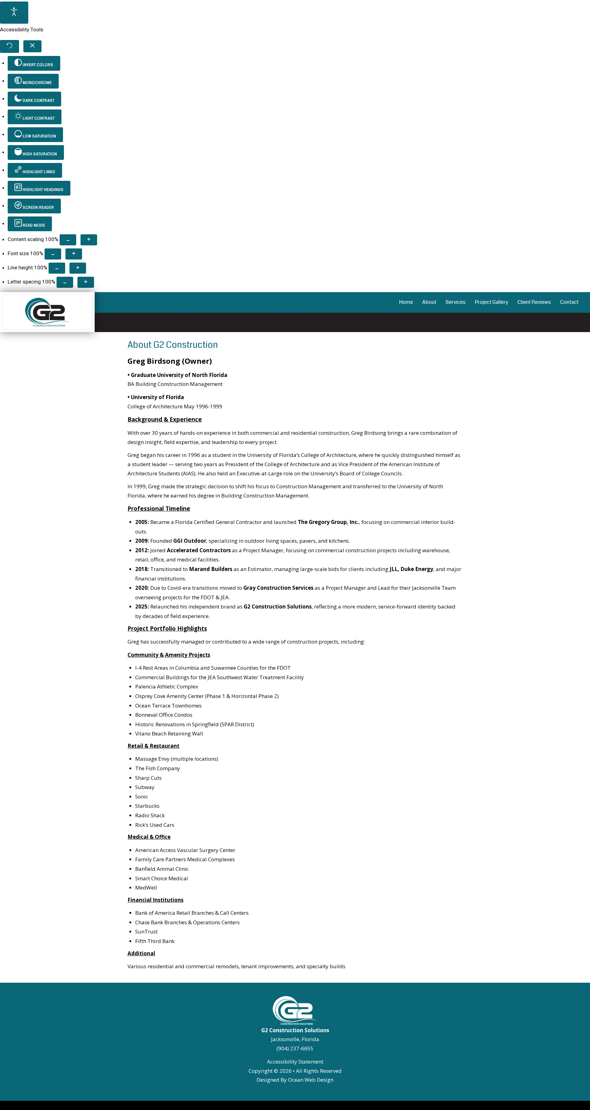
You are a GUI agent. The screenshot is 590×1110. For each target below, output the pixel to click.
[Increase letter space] (85, 282)
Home (406, 302)
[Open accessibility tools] (14, 13)
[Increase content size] (89, 239)
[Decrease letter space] (65, 282)
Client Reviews (534, 302)
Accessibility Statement (295, 1061)
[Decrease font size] (53, 254)
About (429, 302)
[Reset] (9, 46)
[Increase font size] (73, 254)
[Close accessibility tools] (32, 46)
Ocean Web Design (310, 1079)
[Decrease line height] (57, 268)
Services (456, 302)
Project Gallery (491, 302)
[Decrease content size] (68, 239)
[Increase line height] (77, 268)
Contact (569, 302)
